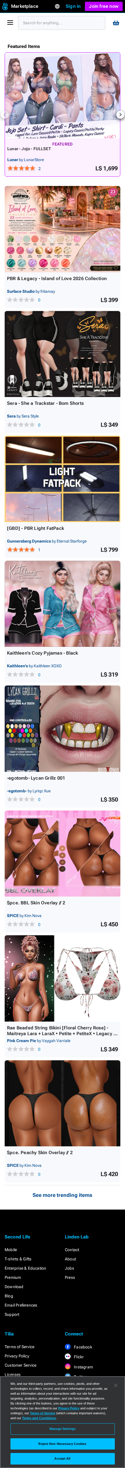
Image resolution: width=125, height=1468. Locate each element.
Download (14, 1286)
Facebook (82, 1347)
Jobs (69, 1268)
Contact (72, 1249)
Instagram (83, 1367)
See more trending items (62, 1195)
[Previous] (5, 115)
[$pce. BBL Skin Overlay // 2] (62, 854)
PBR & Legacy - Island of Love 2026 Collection (57, 278)
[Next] (120, 115)
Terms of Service (19, 1346)
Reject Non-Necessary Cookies (62, 1443)
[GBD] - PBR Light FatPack (35, 528)
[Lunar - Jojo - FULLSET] (62, 95)
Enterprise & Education (25, 1268)
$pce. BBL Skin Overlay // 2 (36, 903)
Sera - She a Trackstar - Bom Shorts (45, 403)
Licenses (13, 1374)
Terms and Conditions (39, 1418)
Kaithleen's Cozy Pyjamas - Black (42, 653)
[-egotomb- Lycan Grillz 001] (62, 728)
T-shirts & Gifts (18, 1259)
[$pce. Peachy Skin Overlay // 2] (62, 1103)
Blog (9, 1296)
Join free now (104, 6)
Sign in (73, 6)
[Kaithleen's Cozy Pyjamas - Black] (62, 604)
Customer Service (20, 1365)
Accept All (62, 1458)
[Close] (115, 1385)
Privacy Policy (17, 1356)
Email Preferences (21, 1305)
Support (12, 1314)
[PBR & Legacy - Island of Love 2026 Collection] (62, 229)
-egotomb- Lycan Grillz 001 (36, 778)
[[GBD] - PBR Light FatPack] (62, 479)
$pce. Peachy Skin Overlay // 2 (40, 1152)
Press (70, 1277)
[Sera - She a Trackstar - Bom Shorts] (62, 354)
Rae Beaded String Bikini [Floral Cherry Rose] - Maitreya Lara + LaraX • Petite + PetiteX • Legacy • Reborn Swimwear (61, 1033)
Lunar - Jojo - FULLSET (29, 148)
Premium (13, 1277)
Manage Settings (62, 1428)
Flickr (78, 1357)
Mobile (11, 1249)
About (70, 1259)
